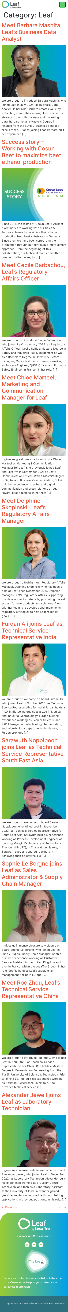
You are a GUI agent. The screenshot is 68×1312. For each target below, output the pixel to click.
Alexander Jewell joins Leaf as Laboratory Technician (31, 1102)
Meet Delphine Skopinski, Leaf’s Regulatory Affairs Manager (26, 510)
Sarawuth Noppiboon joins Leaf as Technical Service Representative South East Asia (33, 750)
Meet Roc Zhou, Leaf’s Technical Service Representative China (31, 989)
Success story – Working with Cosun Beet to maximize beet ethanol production (31, 151)
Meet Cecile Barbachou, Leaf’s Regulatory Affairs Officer (33, 272)
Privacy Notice (28, 1303)
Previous (9, 1207)
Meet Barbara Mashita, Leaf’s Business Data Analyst (32, 32)
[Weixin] (41, 1244)
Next (61, 1207)
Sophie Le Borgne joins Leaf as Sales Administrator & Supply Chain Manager (32, 873)
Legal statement (13, 1303)
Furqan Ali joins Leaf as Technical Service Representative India (32, 630)
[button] (62, 5)
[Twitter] (34, 1244)
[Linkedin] (27, 1244)
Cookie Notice (42, 1303)
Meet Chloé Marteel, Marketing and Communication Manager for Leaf (29, 387)
